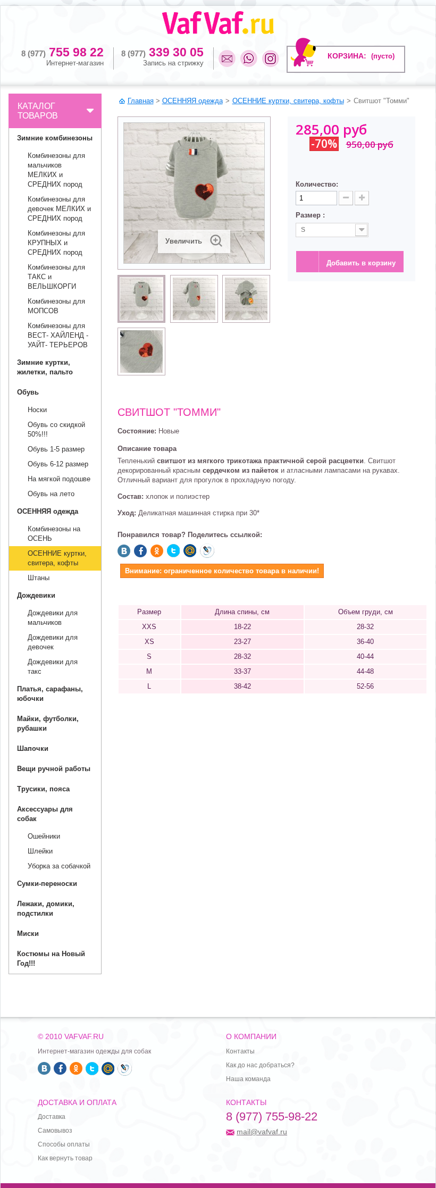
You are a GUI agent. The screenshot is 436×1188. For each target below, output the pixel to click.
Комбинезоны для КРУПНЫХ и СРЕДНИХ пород (56, 242)
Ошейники (44, 836)
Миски (28, 934)
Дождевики (36, 595)
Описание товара (147, 449)
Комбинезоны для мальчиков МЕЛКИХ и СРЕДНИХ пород (56, 170)
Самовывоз (55, 1130)
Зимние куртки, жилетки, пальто (45, 367)
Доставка (51, 1116)
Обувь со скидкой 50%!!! (56, 429)
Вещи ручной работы (53, 769)
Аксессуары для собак (45, 814)
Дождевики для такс (53, 666)
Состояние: (137, 431)
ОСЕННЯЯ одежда (47, 511)
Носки (37, 410)
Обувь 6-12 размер (58, 464)
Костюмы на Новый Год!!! (51, 958)
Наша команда (248, 1079)
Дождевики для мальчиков (53, 617)
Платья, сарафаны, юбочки (50, 693)
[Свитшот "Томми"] (141, 298)
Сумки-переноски (47, 884)
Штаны (38, 578)
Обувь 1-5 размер (56, 449)
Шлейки (40, 851)
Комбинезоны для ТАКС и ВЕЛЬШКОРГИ (56, 276)
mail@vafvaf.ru (262, 1131)
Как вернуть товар (65, 1158)
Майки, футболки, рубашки (48, 723)
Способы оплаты (64, 1144)
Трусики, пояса (43, 789)
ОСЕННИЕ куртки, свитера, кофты (57, 558)
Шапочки (32, 748)
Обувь (28, 392)
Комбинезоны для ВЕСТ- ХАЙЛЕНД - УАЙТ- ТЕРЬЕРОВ (58, 335)
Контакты (240, 1051)
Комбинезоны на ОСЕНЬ (54, 533)
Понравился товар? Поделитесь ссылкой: (190, 535)
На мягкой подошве (59, 479)
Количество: (317, 184)
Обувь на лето (51, 494)
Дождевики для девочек (53, 642)
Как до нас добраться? (260, 1065)
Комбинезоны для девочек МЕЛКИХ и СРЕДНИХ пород (59, 208)
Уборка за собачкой (59, 866)
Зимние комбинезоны (55, 138)
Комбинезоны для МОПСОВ (56, 306)
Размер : (311, 215)
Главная (141, 101)
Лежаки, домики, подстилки (45, 908)
